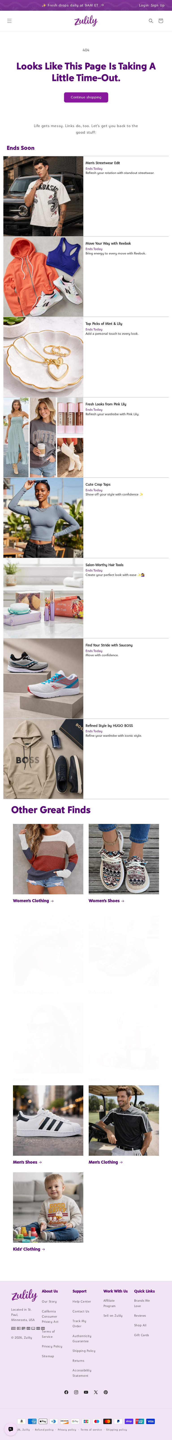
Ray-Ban (21, 1079)
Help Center (82, 1301)
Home (95, 1079)
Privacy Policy (52, 1346)
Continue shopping (86, 97)
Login (144, 5)
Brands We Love (142, 1303)
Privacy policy (67, 1429)
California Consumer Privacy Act (50, 1317)
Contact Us (81, 1311)
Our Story (49, 1301)
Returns (78, 1360)
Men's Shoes (25, 1162)
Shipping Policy (84, 1351)
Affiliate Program (109, 1303)
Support (79, 1291)
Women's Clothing (31, 900)
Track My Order (79, 1323)
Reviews (140, 1315)
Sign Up (158, 5)
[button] (9, 21)
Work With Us (115, 1291)
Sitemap (48, 1356)
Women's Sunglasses (33, 992)
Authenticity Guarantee (82, 1338)
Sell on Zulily (113, 1315)
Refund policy (44, 1429)
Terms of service (91, 1429)
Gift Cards (141, 1335)
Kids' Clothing (26, 1249)
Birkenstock (101, 992)
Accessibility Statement (82, 1372)
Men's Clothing (103, 1162)
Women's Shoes (104, 900)
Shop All (140, 1325)
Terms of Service (48, 1334)
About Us (50, 1291)
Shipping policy (116, 1429)
